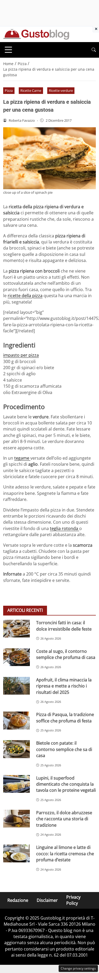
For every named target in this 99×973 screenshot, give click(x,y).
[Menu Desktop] (8, 49)
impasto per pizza (21, 355)
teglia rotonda (64, 528)
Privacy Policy (73, 900)
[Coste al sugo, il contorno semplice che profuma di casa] (16, 657)
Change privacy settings (78, 968)
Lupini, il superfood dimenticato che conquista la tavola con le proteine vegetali (66, 784)
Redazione (17, 900)
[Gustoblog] (36, 34)
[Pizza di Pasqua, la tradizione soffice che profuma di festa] (16, 720)
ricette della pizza (25, 295)
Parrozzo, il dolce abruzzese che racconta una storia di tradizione (64, 819)
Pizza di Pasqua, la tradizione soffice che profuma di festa (65, 717)
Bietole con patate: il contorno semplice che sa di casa (64, 749)
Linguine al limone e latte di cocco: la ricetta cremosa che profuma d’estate (65, 853)
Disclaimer (47, 900)
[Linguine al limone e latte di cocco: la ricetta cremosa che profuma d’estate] (16, 853)
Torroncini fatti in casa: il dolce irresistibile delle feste (64, 626)
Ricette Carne (30, 90)
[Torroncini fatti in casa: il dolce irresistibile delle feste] (16, 628)
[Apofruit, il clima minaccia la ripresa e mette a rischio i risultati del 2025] (16, 686)
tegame (22, 458)
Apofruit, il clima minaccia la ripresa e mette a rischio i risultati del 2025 (64, 686)
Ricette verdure (61, 90)
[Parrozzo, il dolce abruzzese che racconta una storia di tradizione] (16, 818)
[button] (94, 50)
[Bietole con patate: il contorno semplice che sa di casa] (16, 749)
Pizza (9, 90)
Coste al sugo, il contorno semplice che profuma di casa (65, 654)
